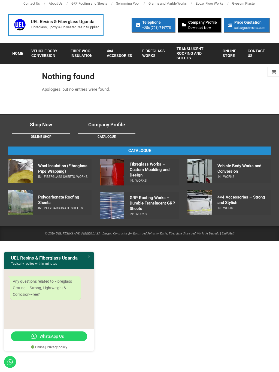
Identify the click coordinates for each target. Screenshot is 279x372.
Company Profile (106, 124)
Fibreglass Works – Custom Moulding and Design (149, 170)
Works (81, 177)
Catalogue (107, 137)
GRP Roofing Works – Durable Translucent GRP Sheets (152, 203)
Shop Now (41, 124)
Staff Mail (228, 233)
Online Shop (41, 137)
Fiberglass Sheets (59, 177)
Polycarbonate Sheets (63, 208)
